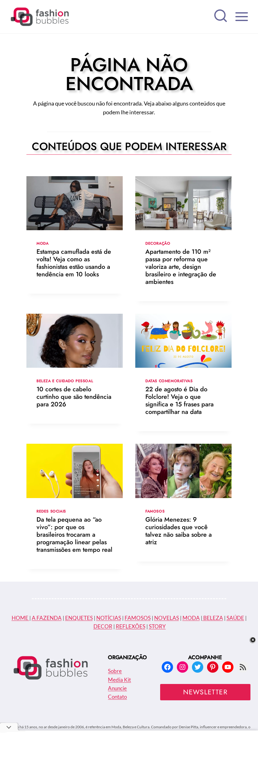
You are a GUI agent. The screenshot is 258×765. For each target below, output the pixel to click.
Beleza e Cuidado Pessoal (64, 380)
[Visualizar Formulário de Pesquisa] (220, 16)
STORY (157, 626)
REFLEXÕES (130, 626)
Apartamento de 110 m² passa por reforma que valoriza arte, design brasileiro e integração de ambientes (180, 266)
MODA (191, 618)
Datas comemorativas (169, 380)
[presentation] (74, 203)
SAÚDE (235, 618)
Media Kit (119, 679)
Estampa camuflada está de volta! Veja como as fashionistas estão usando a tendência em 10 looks (73, 263)
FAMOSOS (138, 618)
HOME (20, 618)
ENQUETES (79, 618)
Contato (117, 696)
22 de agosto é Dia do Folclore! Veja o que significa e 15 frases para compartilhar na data (179, 400)
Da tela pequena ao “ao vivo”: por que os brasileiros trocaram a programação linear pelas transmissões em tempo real (74, 534)
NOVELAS (166, 618)
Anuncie (117, 688)
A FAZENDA (47, 618)
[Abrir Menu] (241, 16)
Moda (42, 243)
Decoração (157, 243)
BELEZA (212, 618)
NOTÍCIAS (108, 618)
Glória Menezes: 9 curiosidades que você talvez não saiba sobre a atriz (178, 531)
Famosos (155, 511)
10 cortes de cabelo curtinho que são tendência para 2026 (73, 397)
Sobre (115, 671)
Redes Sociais (51, 511)
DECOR (102, 626)
